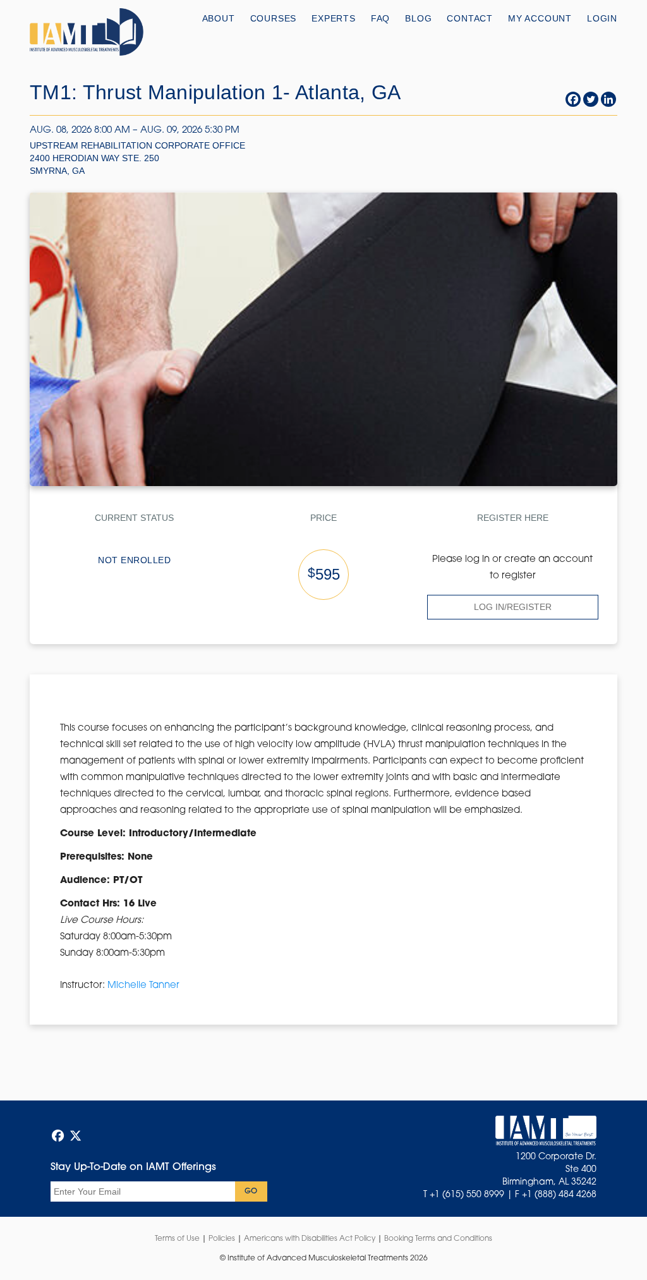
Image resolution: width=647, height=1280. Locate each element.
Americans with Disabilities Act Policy (309, 1239)
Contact (470, 18)
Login (602, 18)
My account (540, 18)
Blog (418, 18)
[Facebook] (573, 99)
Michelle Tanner (143, 985)
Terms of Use (177, 1239)
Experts (333, 18)
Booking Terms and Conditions (438, 1239)
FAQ (380, 18)
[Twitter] (590, 99)
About (218, 18)
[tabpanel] (323, 857)
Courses (273, 18)
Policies (222, 1239)
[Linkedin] (608, 99)
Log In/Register (513, 607)
